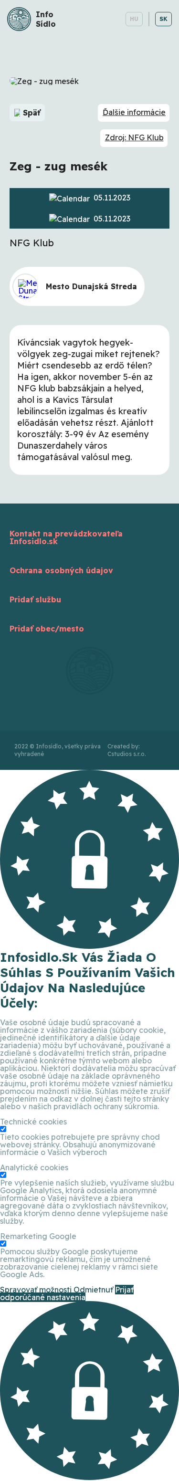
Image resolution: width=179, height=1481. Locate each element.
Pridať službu (35, 599)
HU (134, 18)
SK (163, 18)
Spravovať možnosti (36, 1289)
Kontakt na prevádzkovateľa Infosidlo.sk (66, 537)
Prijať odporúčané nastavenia (67, 1293)
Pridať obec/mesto (47, 628)
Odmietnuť (93, 1289)
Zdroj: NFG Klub (134, 137)
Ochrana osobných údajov (61, 570)
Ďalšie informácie (134, 112)
